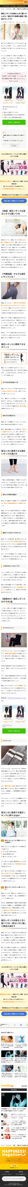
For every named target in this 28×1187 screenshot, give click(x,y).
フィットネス (6, 6)
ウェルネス (13, 6)
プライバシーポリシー (7, 1174)
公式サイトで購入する (14, 122)
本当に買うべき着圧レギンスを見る (14, 201)
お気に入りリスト (19, 22)
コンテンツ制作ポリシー (21, 1174)
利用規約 (7, 1171)
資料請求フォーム (14, 1166)
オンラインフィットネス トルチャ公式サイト (14, 1178)
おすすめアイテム (21, 6)
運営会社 (21, 1171)
